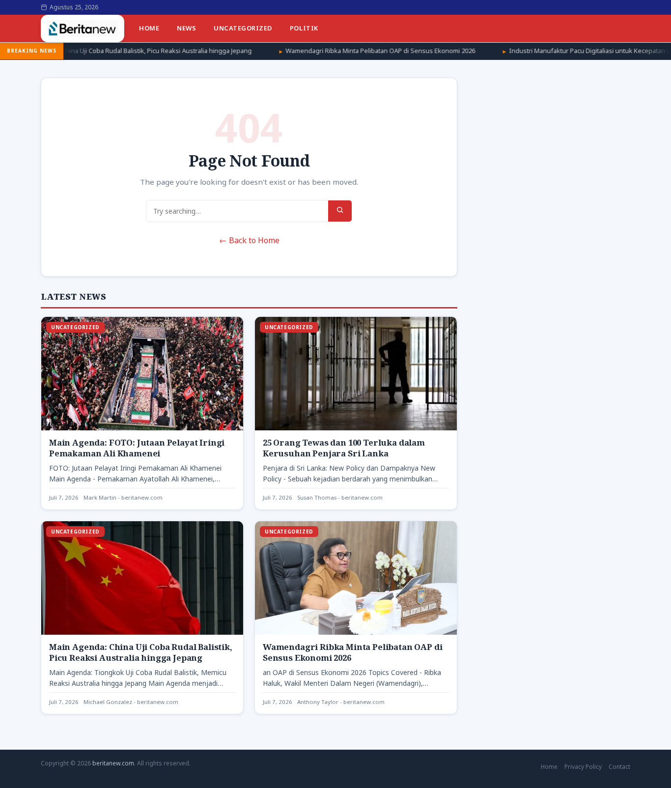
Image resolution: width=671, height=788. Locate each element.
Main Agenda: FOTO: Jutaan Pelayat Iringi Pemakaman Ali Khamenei (136, 448)
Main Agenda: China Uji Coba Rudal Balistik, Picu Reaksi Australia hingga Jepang (140, 652)
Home (149, 28)
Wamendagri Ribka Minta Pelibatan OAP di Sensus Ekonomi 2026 (326, 50)
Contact (619, 766)
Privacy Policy (583, 766)
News (186, 28)
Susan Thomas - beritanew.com (340, 497)
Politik (304, 28)
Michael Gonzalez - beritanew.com (131, 701)
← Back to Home (249, 240)
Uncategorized (243, 28)
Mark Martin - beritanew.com (123, 497)
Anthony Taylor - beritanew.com (341, 701)
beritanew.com (113, 763)
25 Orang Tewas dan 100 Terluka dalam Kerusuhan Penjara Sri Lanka (344, 448)
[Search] (340, 211)
